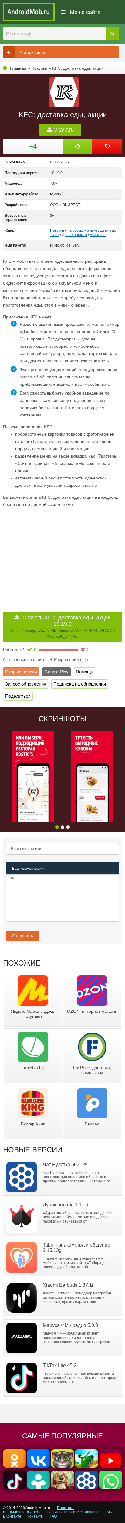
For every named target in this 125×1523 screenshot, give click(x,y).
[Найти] (112, 33)
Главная (18, 68)
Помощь (84, 671)
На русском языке (82, 230)
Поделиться (18, 696)
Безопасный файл (26, 659)
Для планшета (74, 235)
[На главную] (29, 12)
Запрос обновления (25, 683)
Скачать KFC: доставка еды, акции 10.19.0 (62, 627)
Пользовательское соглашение (74, 1512)
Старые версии (21, 671)
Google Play (56, 671)
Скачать (63, 130)
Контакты (35, 1516)
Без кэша (98, 235)
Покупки (39, 68)
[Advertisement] (54, 555)
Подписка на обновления (79, 683)
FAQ (53, 1516)
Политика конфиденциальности (38, 1510)
